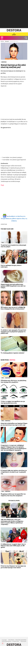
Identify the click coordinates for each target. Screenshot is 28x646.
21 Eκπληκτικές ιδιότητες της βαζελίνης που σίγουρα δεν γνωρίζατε (13, 381)
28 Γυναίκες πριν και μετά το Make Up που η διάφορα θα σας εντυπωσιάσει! (13, 308)
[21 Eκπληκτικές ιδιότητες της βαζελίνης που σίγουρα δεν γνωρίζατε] (14, 369)
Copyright (4, 640)
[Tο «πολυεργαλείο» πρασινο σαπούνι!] (14, 343)
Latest (14, 34)
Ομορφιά (4, 224)
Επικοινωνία (23, 641)
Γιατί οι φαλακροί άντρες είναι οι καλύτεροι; (11, 266)
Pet (2, 563)
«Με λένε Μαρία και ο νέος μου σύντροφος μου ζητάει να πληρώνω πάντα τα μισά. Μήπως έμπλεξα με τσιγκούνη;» (12, 522)
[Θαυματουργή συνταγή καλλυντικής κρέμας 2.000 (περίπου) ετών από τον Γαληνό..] (14, 276)
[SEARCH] (26, 38)
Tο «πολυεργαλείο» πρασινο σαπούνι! (12, 353)
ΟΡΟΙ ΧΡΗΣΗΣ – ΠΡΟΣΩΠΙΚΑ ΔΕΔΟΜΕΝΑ (17, 640)
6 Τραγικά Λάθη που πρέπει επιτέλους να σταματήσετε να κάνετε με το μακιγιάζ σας (14, 472)
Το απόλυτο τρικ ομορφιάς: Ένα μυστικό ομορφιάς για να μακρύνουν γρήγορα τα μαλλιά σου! (13, 331)
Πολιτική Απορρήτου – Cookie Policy (10, 641)
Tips (2, 242)
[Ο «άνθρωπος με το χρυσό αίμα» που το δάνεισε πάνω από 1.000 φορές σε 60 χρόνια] (14, 534)
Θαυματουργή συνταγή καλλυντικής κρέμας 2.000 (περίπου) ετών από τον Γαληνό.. (13, 286)
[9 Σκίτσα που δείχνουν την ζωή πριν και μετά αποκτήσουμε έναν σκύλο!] (14, 557)
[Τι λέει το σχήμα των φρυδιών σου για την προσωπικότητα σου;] (14, 391)
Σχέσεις (3, 517)
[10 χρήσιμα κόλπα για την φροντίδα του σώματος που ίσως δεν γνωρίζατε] (14, 483)
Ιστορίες (3, 541)
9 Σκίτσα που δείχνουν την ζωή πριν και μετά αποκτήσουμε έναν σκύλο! (13, 567)
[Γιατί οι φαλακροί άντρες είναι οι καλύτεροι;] (14, 257)
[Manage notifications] (2, 643)
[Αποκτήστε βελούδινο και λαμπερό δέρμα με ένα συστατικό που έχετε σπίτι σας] (14, 412)
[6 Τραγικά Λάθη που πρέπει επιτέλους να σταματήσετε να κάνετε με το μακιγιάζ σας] (14, 459)
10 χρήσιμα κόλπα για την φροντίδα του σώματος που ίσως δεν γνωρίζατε (13, 495)
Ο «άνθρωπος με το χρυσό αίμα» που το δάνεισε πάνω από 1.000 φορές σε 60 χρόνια (13, 545)
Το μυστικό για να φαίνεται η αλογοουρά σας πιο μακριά (13, 246)
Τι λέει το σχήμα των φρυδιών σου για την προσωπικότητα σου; (13, 402)
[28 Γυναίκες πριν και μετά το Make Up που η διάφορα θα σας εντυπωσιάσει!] (14, 298)
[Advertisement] (14, 14)
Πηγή (2, 185)
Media (3, 263)
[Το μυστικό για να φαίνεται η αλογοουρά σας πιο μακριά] (14, 237)
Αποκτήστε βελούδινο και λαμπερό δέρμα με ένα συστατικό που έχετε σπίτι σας (14, 424)
